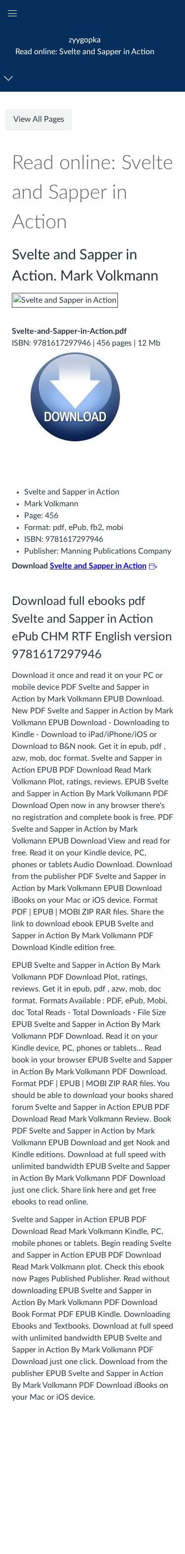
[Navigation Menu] (10, 78)
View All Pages (38, 119)
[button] (85, 45)
